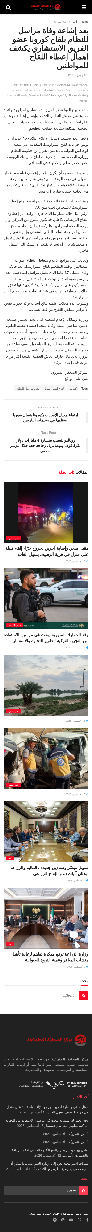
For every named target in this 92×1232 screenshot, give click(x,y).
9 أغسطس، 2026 (76, 880)
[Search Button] (8, 7)
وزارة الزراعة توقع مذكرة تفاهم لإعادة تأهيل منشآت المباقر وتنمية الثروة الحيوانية (49, 957)
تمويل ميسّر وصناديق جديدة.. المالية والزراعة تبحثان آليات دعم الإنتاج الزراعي (49, 870)
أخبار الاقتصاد (14, 625)
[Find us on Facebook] (87, 1219)
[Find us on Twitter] (80, 1219)
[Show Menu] (84, 7)
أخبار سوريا (60, 21)
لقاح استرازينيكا (54, 388)
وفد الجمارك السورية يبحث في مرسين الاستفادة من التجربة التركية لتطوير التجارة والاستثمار (46, 637)
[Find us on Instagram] (63, 1219)
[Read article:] (46, 685)
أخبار (74, 21)
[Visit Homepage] (46, 7)
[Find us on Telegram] (55, 1219)
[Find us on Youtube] (71, 1219)
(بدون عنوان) (79, 1133)
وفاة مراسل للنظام (27, 388)
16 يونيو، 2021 (77, 75)
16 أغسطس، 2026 (76, 561)
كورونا (73, 388)
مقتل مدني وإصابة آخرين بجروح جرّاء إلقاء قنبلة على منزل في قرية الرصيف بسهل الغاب (46, 551)
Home (84, 21)
